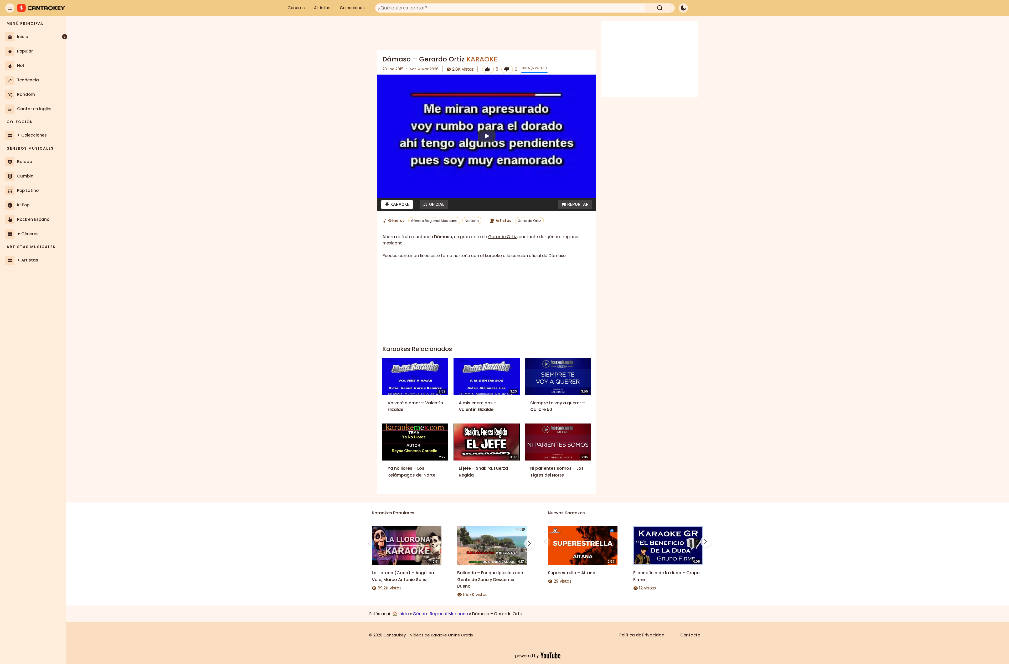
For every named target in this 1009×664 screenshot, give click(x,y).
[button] (575, 204)
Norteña (472, 220)
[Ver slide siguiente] (529, 543)
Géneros (296, 8)
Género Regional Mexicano (434, 220)
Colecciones (352, 8)
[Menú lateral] (9, 8)
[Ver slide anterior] (369, 543)
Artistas (322, 8)
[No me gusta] (507, 69)
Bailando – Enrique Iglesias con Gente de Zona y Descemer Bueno (490, 579)
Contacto (690, 635)
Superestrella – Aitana (571, 573)
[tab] (397, 204)
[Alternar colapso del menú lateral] (64, 36)
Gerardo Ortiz (529, 220)
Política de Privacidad (642, 635)
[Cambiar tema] (683, 8)
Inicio (403, 614)
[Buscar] (660, 8)
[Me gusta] (488, 69)
